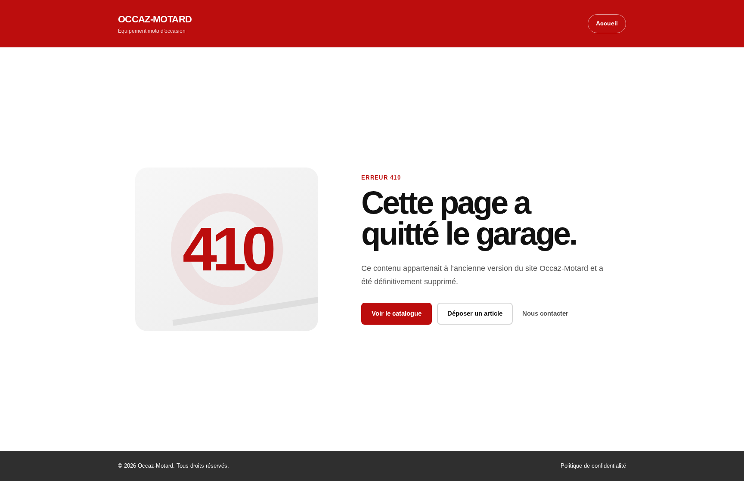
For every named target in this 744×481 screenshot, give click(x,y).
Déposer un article (474, 313)
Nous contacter (545, 313)
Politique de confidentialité (593, 465)
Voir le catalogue (397, 313)
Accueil (607, 23)
